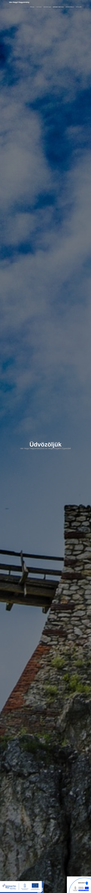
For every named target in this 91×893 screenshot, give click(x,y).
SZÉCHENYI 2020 (47, 7)
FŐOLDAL (32, 7)
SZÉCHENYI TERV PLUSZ (58, 7)
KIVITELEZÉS (78, 7)
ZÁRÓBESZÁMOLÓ (70, 7)
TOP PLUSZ (39, 7)
